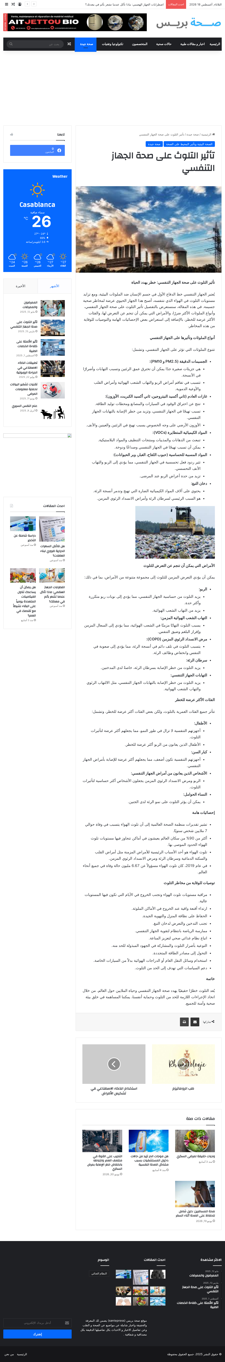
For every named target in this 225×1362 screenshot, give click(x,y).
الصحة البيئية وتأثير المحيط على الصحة (189, 144)
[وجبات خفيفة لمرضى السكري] (195, 1141)
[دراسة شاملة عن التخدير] (23, 523)
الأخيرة (20, 286)
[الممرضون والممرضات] (53, 308)
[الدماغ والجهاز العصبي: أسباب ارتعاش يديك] (123, 1301)
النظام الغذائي (99, 1273)
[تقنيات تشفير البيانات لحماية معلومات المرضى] (53, 390)
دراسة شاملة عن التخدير (25, 538)
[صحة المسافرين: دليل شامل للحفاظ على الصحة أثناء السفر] (195, 1194)
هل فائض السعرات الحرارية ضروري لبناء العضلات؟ (52, 550)
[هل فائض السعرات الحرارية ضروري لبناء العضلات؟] (52, 529)
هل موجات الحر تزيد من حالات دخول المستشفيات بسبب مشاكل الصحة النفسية (150, 1160)
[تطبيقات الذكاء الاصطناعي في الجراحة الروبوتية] (53, 368)
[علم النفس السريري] (53, 412)
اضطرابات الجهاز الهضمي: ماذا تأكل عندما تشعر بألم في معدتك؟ (52, 594)
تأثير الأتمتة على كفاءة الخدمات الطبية (26, 346)
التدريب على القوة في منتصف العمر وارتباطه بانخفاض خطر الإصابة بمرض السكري (104, 1162)
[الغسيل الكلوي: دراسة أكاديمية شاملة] (123, 1290)
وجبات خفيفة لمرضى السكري (196, 1156)
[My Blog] (189, 23)
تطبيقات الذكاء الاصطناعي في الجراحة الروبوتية (26, 367)
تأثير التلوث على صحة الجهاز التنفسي (23, 324)
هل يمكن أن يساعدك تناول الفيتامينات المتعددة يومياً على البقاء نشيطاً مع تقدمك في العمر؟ (108, 4)
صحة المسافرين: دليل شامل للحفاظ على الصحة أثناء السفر (195, 1213)
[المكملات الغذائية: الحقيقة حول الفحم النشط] (157, 1274)
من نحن (9, 1354)
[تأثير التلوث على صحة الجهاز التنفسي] (53, 328)
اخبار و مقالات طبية (192, 44)
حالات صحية (164, 44)
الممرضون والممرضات (30, 305)
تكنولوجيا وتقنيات (112, 44)
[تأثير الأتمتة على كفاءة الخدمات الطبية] (53, 347)
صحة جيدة (86, 44)
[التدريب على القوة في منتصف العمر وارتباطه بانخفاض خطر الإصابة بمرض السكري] (102, 1141)
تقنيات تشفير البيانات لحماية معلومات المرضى (23, 389)
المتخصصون (139, 44)
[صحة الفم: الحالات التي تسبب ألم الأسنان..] (157, 1301)
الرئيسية (215, 44)
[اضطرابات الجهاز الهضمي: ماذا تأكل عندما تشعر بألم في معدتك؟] (52, 575)
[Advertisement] (112, 88)
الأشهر (54, 286)
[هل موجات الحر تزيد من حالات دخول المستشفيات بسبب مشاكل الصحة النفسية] (149, 1141)
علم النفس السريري (24, 406)
